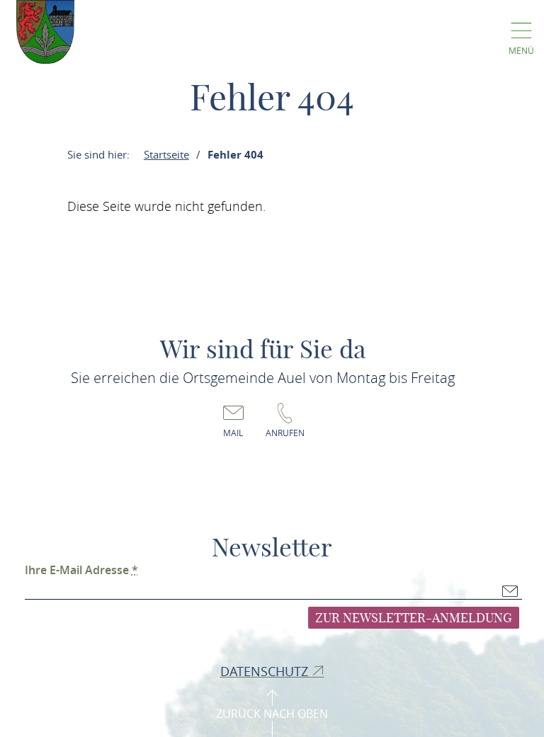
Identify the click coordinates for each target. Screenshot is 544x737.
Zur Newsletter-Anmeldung (413, 618)
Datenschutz (266, 671)
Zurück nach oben (272, 713)
